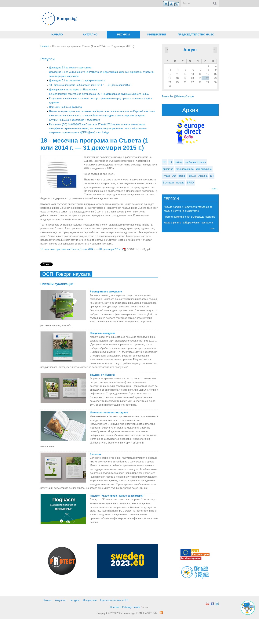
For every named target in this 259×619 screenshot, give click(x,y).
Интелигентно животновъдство (109, 412)
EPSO (190, 182)
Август (190, 49)
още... (215, 188)
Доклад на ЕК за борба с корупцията (70, 67)
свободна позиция (195, 162)
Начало (57, 34)
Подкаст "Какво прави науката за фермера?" (117, 495)
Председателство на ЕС (196, 34)
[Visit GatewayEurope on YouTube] (207, 603)
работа (178, 162)
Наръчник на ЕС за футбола (65, 107)
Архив (190, 110)
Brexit (181, 175)
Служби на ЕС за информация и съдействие (74, 119)
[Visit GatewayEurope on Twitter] (217, 603)
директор (168, 169)
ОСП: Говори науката (66, 274)
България (168, 182)
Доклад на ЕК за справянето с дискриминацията (77, 80)
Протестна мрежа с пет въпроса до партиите (189, 216)
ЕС (164, 162)
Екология (95, 454)
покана (180, 182)
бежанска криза (185, 169)
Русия (166, 175)
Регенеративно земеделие (106, 291)
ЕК (170, 162)
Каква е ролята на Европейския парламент (188, 222)
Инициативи (156, 34)
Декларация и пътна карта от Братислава (73, 89)
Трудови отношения (102, 374)
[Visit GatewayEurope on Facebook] (212, 603)
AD (174, 175)
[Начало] (99, 18)
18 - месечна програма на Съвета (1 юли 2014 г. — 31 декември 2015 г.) (90, 85)
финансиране (204, 169)
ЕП (211, 175)
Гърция (192, 175)
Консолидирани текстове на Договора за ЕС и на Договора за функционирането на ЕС (99, 93)
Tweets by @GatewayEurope (178, 96)
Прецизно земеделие (102, 333)
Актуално (90, 34)
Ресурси (123, 34)
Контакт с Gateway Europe (125, 607)
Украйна (202, 175)
